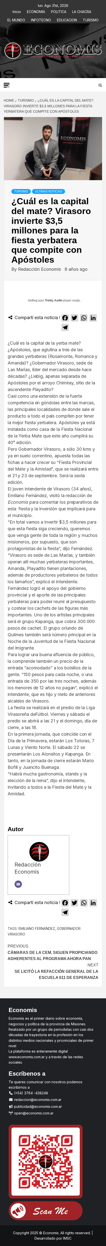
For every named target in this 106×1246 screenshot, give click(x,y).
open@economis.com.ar (33, 1113)
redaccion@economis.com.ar (37, 1099)
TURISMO (91, 19)
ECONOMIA (36, 11)
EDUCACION (67, 19)
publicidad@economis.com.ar (37, 1106)
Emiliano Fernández (36, 928)
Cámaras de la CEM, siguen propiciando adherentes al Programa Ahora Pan (52, 952)
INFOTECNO (41, 19)
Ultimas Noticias (48, 191)
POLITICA (58, 11)
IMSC (66, 1238)
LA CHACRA (81, 11)
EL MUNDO (16, 19)
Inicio (17, 11)
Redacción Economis (40, 269)
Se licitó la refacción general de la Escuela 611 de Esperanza (56, 971)
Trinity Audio (53, 300)
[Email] (18, 884)
